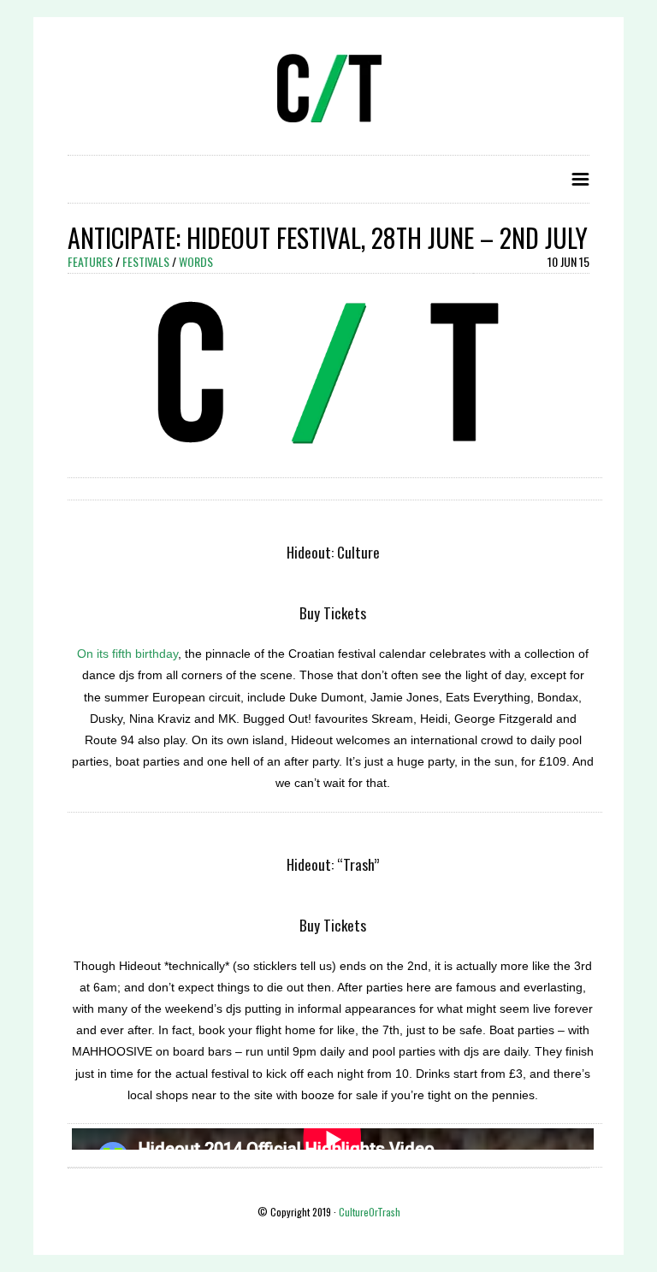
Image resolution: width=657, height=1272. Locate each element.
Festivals (145, 261)
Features (90, 261)
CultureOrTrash (369, 1211)
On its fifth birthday (127, 653)
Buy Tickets (332, 612)
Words (196, 261)
